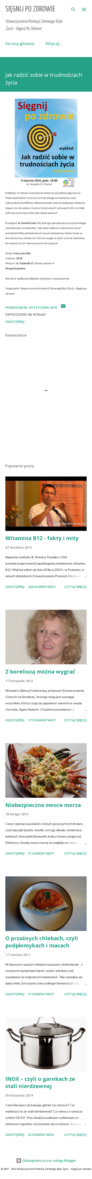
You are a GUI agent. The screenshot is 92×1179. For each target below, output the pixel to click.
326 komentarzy (42, 587)
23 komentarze (41, 1134)
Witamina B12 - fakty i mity (42, 538)
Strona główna (19, 43)
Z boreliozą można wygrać (40, 671)
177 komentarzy (42, 720)
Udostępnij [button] (14, 321)
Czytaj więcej (75, 587)
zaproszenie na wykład (25, 314)
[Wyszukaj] (73, 8)
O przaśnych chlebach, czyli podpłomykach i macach (41, 941)
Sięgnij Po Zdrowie (30, 9)
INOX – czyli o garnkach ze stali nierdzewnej (40, 1082)
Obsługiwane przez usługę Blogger (48, 1160)
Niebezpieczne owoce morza (43, 805)
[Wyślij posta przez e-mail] (63, 307)
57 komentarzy (41, 853)
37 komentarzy (41, 994)
